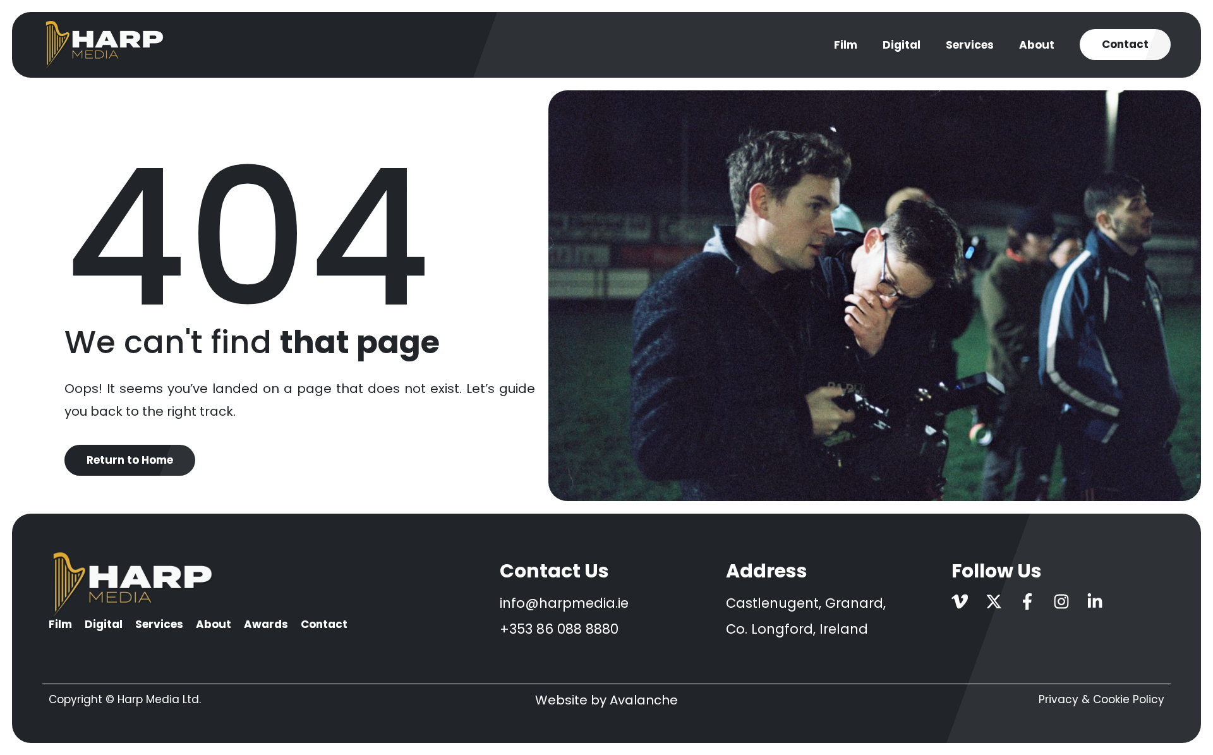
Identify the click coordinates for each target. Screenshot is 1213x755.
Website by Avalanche (606, 700)
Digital (901, 44)
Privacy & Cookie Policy (1101, 699)
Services (970, 44)
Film (845, 44)
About (1036, 44)
